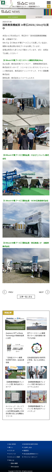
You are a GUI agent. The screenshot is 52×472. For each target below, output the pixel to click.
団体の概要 (14, 463)
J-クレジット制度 (14, 457)
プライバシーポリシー (30, 457)
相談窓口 (26, 450)
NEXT (41, 292)
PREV (10, 292)
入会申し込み (27, 447)
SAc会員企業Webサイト (30, 454)
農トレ (11, 447)
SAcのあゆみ (15, 466)
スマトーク (12, 454)
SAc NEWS (12, 444)
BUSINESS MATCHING (30, 444)
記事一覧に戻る (26, 297)
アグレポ (11, 450)
